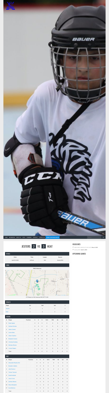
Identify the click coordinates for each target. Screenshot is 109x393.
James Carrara (12, 329)
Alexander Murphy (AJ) (14, 362)
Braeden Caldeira (13, 366)
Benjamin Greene (13, 338)
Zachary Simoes (12, 381)
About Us (18, 237)
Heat (7, 311)
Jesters (8, 308)
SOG (47, 320)
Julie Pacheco (12, 369)
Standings (29, 237)
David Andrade (12, 375)
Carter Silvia (12, 332)
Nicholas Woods (13, 345)
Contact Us (42, 237)
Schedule (35, 237)
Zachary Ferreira (13, 326)
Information (12, 237)
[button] (37, 281)
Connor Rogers (12, 348)
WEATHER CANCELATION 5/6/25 (83, 247)
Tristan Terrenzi (13, 372)
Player (10, 320)
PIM (53, 320)
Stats (23, 237)
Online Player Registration (52, 237)
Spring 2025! (77, 249)
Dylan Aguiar (12, 323)
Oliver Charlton (12, 335)
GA (62, 320)
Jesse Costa (12, 378)
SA (57, 320)
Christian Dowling (13, 342)
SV (67, 320)
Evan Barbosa (12, 388)
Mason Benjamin (13, 384)
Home (6, 237)
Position (28, 320)
